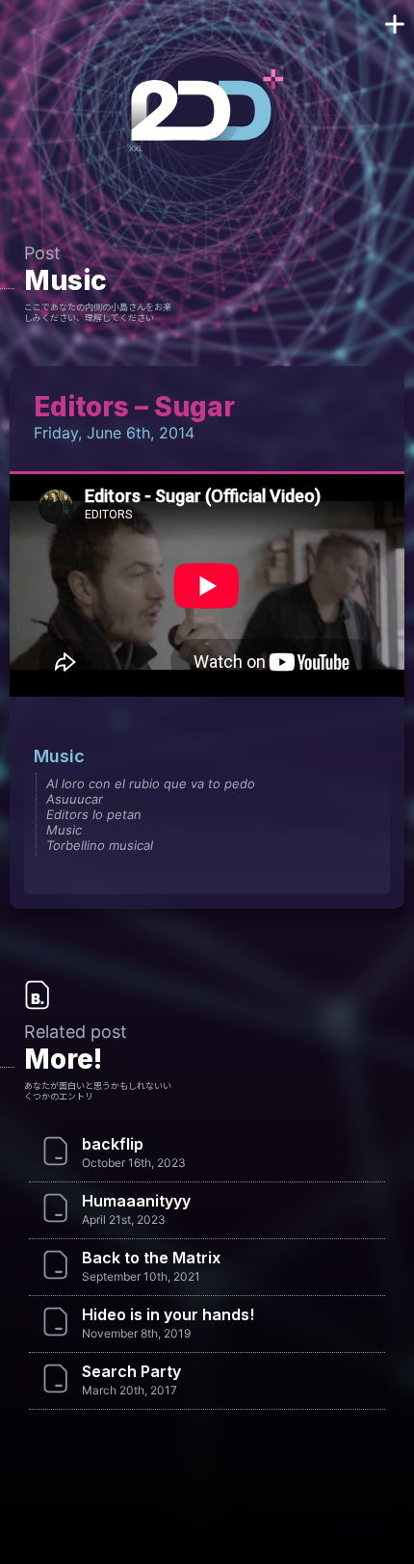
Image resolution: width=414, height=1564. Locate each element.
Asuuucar (74, 799)
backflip (112, 1144)
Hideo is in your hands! (168, 1314)
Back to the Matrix (151, 1257)
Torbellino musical (99, 845)
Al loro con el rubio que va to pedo (150, 783)
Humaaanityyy (136, 1200)
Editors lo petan (94, 814)
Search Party (131, 1371)
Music (65, 280)
